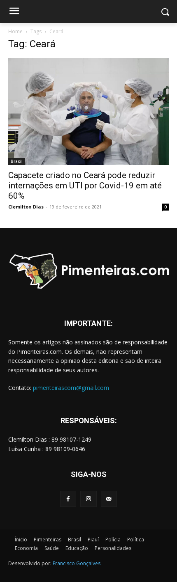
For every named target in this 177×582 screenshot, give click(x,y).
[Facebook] (68, 499)
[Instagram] (88, 499)
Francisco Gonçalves (76, 563)
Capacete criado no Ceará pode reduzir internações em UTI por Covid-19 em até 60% (85, 185)
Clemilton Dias (26, 207)
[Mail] (109, 499)
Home (15, 31)
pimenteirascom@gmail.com (71, 388)
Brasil (17, 161)
